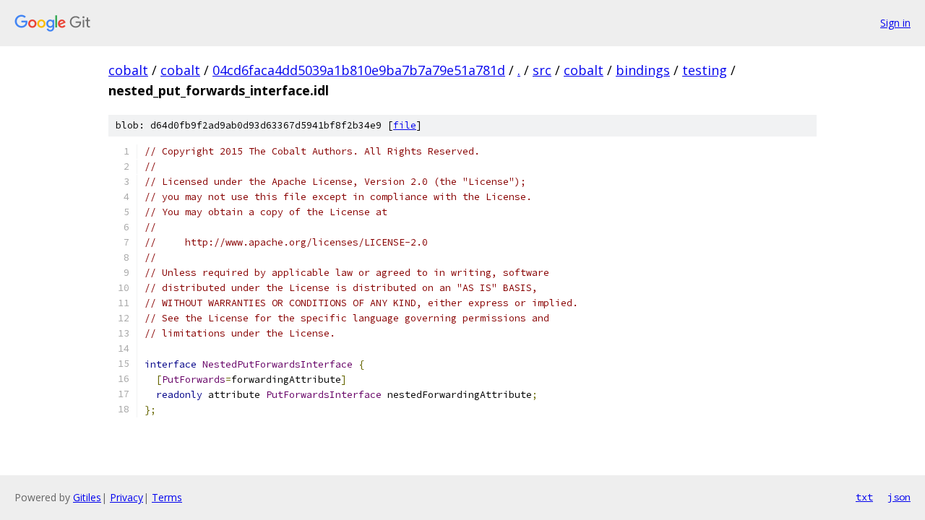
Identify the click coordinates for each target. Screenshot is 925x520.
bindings (643, 70)
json (899, 496)
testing (704, 70)
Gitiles (87, 497)
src (542, 70)
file (404, 125)
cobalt (128, 70)
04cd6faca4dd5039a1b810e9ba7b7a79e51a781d (358, 70)
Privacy (126, 497)
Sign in (895, 23)
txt (864, 496)
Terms (167, 497)
